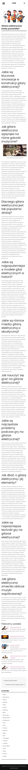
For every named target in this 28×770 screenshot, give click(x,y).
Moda (4, 712)
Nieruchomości (6, 717)
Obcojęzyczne (6, 720)
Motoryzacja (6, 715)
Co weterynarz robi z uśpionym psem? (14, 684)
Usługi (4, 751)
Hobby (4, 705)
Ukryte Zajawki (6, 746)
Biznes (4, 694)
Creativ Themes (14, 768)
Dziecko (5, 699)
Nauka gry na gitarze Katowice (17, 666)
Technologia (6, 738)
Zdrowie (5, 756)
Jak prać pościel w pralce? (11, 680)
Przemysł (5, 728)
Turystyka (5, 743)
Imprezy (5, 707)
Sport (4, 735)
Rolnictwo (5, 730)
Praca (4, 723)
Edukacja (5, 702)
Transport (5, 740)
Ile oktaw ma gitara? (15, 645)
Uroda (4, 748)
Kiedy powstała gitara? (15, 627)
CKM (14, 3)
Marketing (5, 710)
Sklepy (4, 733)
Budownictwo (6, 697)
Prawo (4, 725)
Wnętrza (5, 753)
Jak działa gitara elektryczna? (17, 636)
